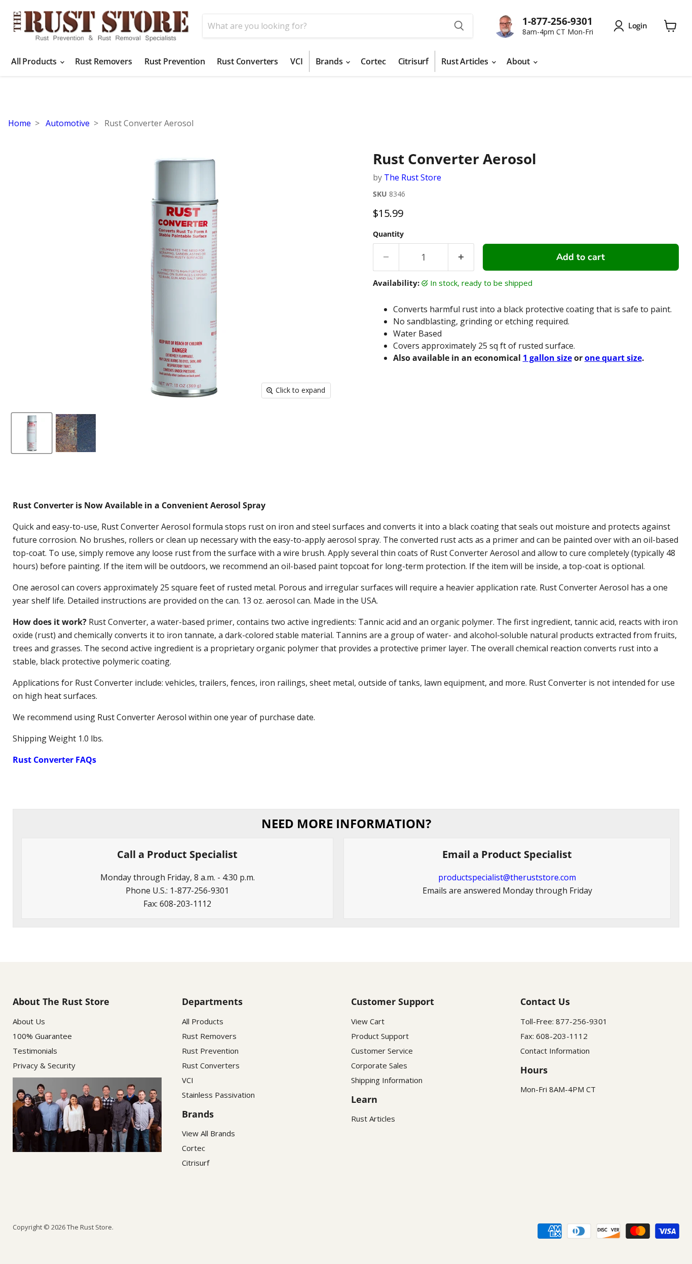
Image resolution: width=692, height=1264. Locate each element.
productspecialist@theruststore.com (507, 877)
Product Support (380, 1036)
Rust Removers (103, 61)
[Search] (459, 26)
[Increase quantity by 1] (461, 257)
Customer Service (382, 1051)
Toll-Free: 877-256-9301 (563, 1021)
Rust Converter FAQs (54, 759)
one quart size (613, 357)
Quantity (388, 234)
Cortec (373, 61)
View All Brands (208, 1133)
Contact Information (555, 1051)
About (519, 61)
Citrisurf (413, 61)
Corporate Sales (379, 1065)
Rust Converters (247, 61)
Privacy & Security (44, 1065)
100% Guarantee (42, 1036)
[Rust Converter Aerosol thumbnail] (32, 433)
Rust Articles (465, 61)
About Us (29, 1021)
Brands (330, 61)
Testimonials (35, 1051)
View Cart (368, 1021)
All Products (35, 61)
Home (19, 123)
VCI (296, 61)
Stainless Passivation (218, 1095)
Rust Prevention (174, 61)
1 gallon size (547, 357)
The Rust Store (412, 177)
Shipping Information (386, 1080)
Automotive (68, 123)
